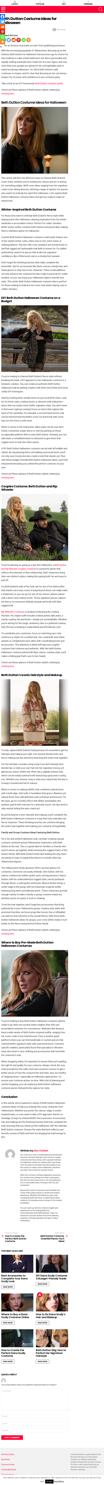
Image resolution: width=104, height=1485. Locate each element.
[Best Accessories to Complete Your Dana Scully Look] (17, 1264)
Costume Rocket (8, 1464)
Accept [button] (49, 1481)
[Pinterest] (18, 40)
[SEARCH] (101, 9)
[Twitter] (8, 40)
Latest (14, 4)
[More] (28, 40)
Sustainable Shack (8, 1470)
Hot (64, 4)
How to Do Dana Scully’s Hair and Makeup (50, 1316)
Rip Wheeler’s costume (12, 611)
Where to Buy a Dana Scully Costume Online (15, 1316)
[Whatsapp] (23, 40)
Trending (88, 4)
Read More (8, 1287)
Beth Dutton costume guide (49, 83)
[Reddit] (13, 40)
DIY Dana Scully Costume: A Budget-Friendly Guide (52, 1277)
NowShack (5, 1459)
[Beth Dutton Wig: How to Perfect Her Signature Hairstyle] (52, 1338)
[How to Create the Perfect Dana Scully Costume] (17, 1338)
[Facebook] (2, 16)
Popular (40, 4)
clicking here (7, 93)
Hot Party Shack (7, 1454)
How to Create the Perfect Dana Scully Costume (13, 1353)
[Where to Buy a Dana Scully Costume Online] (17, 1302)
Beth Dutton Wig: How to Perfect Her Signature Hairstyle (51, 1353)
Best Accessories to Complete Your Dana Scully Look (14, 1278)
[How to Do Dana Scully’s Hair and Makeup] (52, 1302)
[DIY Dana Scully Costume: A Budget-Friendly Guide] (52, 1264)
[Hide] (1, 47)
